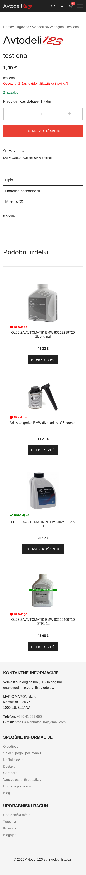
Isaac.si (66, 859)
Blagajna (9, 835)
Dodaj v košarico (43, 131)
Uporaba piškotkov (17, 786)
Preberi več (43, 359)
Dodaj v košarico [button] (43, 549)
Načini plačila (13, 760)
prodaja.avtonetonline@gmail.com (40, 722)
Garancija (10, 773)
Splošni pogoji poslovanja (22, 753)
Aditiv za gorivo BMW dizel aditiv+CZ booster (43, 423)
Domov (8, 27)
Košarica (9, 828)
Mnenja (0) (14, 201)
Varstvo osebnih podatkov (22, 779)
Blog (6, 793)
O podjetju (10, 746)
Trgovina (22, 27)
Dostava (9, 766)
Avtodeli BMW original (48, 27)
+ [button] (69, 113)
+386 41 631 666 (29, 716)
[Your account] (61, 5)
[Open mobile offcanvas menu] (80, 6)
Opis (9, 180)
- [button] (17, 113)
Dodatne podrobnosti (22, 191)
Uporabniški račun (16, 815)
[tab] (43, 180)
